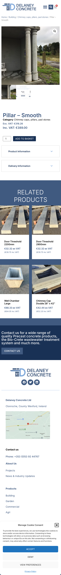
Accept (30, 549)
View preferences (30, 564)
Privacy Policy (30, 571)
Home (4, 17)
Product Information (19, 151)
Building (12, 17)
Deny (30, 557)
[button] (56, 525)
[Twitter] (30, 382)
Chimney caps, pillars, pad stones (33, 17)
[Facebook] (24, 382)
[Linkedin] (37, 382)
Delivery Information (19, 165)
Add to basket (24, 138)
